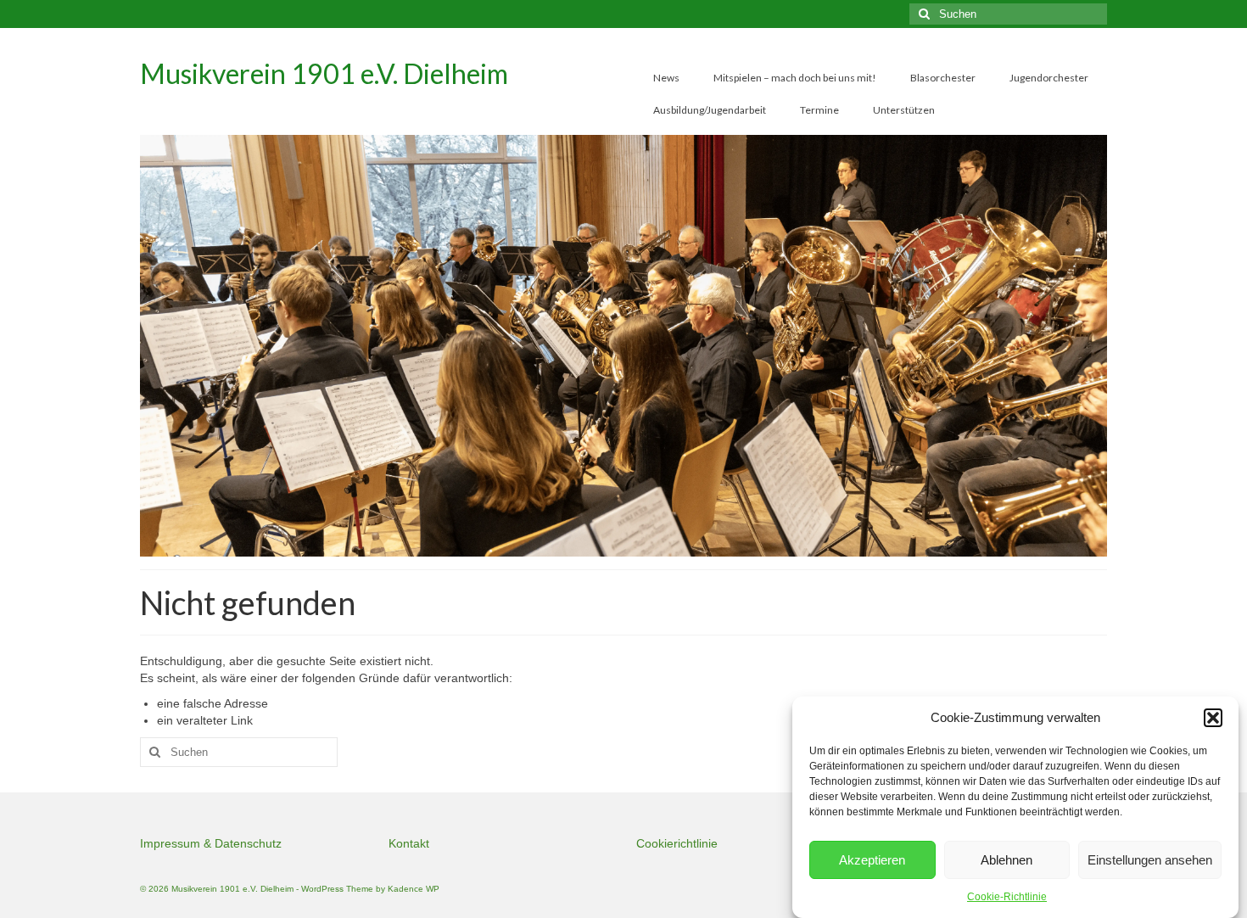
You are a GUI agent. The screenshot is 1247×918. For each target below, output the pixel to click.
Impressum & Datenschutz (211, 843)
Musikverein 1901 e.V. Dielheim (324, 73)
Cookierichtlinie (677, 843)
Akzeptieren (872, 860)
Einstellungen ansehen (1150, 860)
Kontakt (409, 843)
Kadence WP (413, 888)
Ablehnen (1006, 860)
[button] (1213, 717)
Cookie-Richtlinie (1007, 897)
